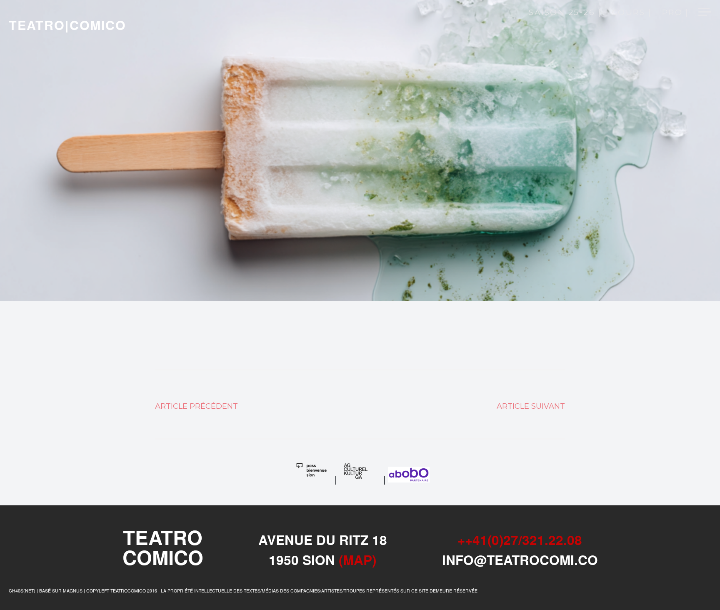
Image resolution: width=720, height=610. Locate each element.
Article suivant (531, 406)
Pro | (675, 13)
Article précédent (196, 406)
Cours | (631, 13)
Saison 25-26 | (565, 13)
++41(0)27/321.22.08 (520, 539)
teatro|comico (67, 25)
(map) (357, 559)
